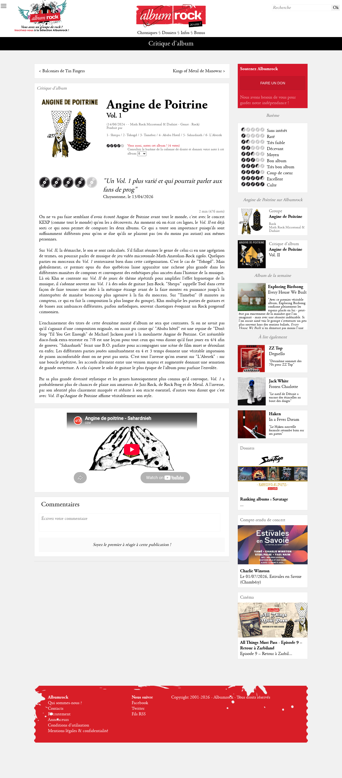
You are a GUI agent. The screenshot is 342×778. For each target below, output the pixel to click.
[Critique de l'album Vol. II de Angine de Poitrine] (252, 267)
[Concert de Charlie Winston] (273, 563)
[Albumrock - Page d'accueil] (171, 26)
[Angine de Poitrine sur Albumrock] (252, 234)
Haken (275, 414)
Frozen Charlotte (283, 387)
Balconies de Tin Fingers (63, 71)
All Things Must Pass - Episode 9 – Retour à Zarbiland (271, 645)
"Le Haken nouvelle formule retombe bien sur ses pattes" (286, 430)
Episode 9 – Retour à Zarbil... (266, 654)
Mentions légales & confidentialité (78, 731)
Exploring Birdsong (285, 286)
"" (273, 319)
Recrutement (59, 714)
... (242, 505)
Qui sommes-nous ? (65, 703)
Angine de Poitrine (157, 105)
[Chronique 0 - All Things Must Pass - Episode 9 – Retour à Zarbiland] (273, 624)
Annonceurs (58, 720)
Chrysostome (114, 197)
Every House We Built (287, 292)
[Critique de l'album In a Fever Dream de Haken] (252, 437)
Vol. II (274, 255)
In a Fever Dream (284, 419)
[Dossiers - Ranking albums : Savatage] (273, 491)
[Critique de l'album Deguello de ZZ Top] (252, 371)
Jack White (278, 381)
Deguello (277, 354)
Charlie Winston (254, 571)
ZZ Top (275, 348)
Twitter (138, 708)
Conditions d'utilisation (68, 725)
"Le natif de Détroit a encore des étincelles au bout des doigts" (285, 397)
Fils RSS (139, 714)
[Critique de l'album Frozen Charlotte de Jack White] (252, 404)
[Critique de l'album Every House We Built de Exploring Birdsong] (252, 310)
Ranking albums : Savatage (264, 499)
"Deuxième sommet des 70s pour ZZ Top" (285, 363)
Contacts (55, 708)
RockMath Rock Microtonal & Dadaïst (287, 227)
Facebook (140, 703)
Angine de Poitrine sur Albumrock (272, 200)
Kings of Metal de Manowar (197, 71)
